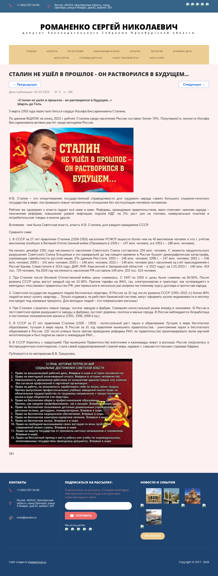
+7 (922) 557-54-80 (28, 5)
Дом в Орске (61, 58)
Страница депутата (90, 58)
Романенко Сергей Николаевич (109, 27)
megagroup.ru (37, 562)
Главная (31, 51)
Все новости (153, 536)
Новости (52, 51)
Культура (135, 51)
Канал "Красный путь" (126, 58)
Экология (157, 51)
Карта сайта (157, 58)
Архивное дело (182, 51)
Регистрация (75, 51)
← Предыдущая (25, 84)
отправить (84, 515)
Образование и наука (106, 51)
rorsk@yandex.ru (27, 517)
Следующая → (194, 84)
